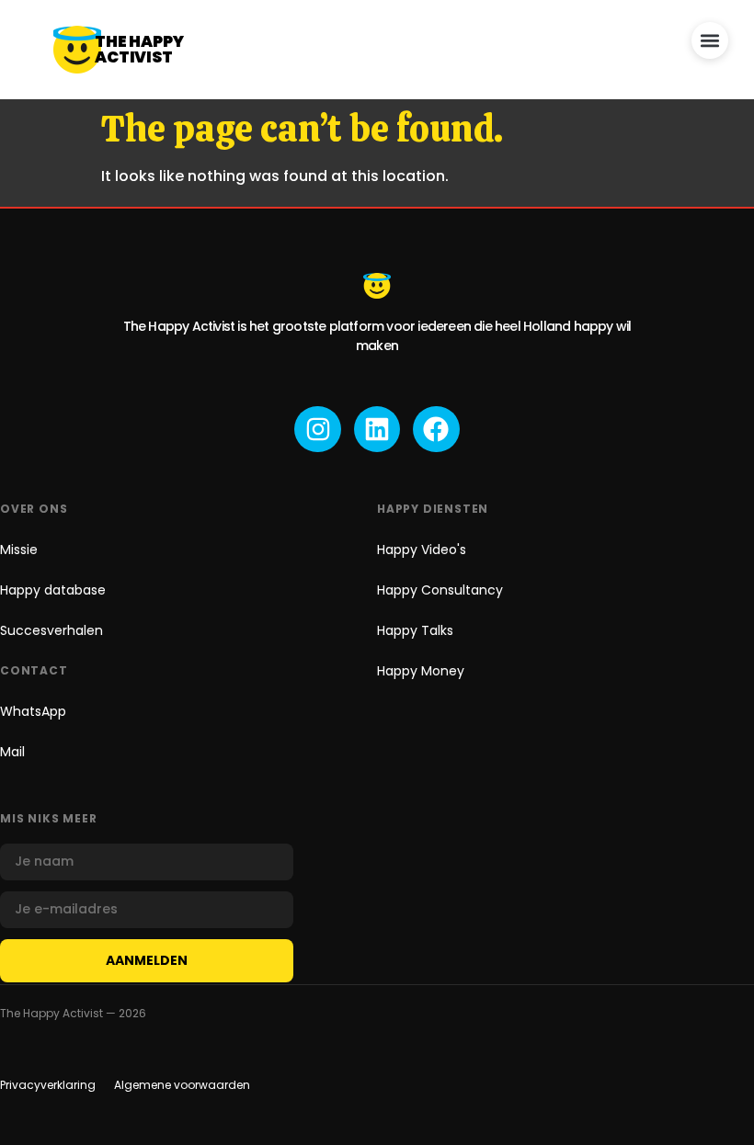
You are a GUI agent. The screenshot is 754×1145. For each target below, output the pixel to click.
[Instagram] (317, 429)
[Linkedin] (377, 429)
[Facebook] (436, 429)
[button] (709, 40)
